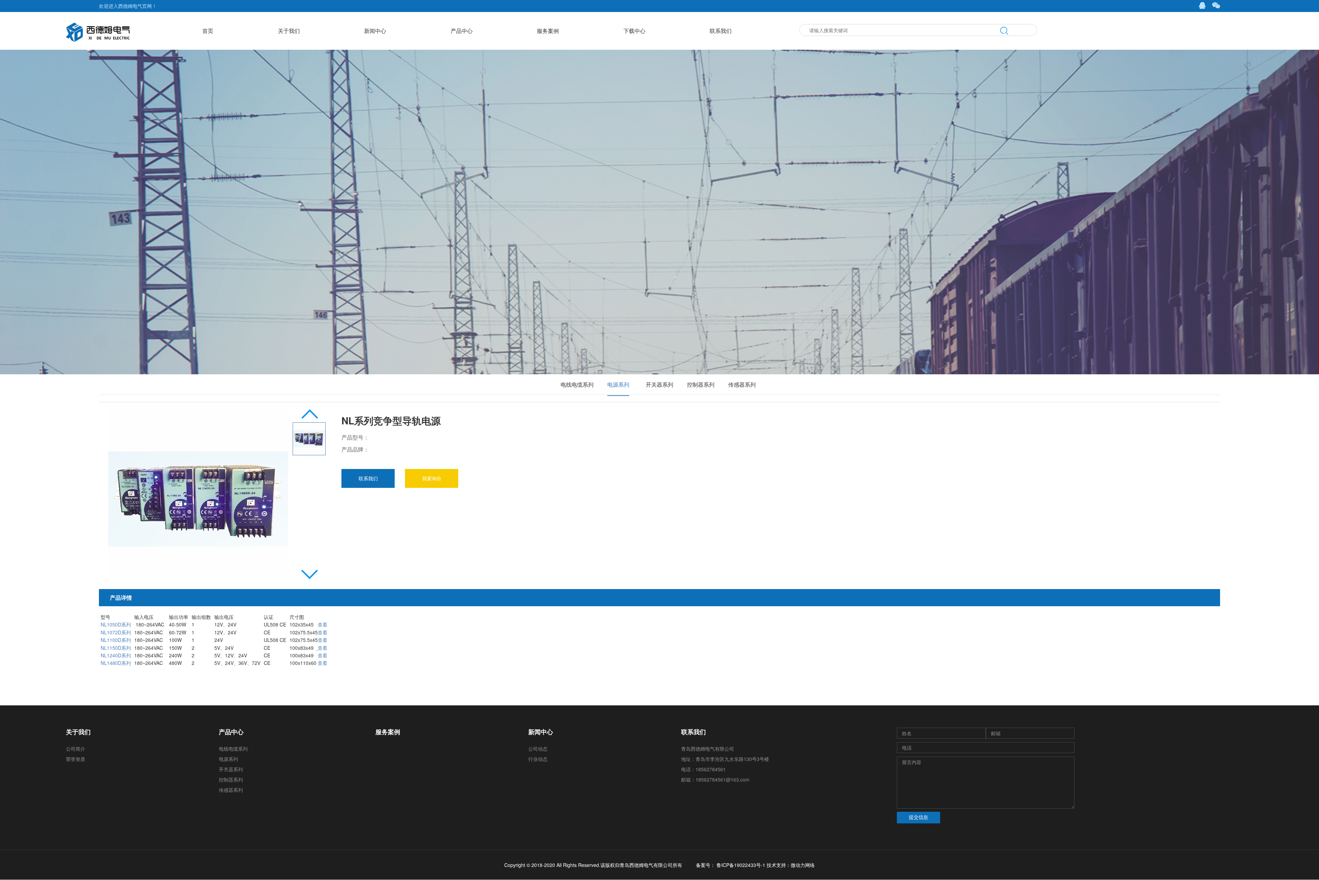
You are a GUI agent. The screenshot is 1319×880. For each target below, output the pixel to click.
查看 (322, 662)
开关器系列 (659, 384)
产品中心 (462, 31)
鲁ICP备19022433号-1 (740, 864)
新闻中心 (375, 31)
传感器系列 (742, 384)
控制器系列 (700, 384)
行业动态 (538, 758)
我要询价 (431, 478)
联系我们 (721, 31)
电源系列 (618, 384)
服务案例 (548, 31)
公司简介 (75, 748)
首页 (207, 31)
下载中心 (634, 31)
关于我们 (289, 31)
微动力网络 (803, 864)
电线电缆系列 (577, 384)
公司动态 (538, 748)
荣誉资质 (75, 758)
